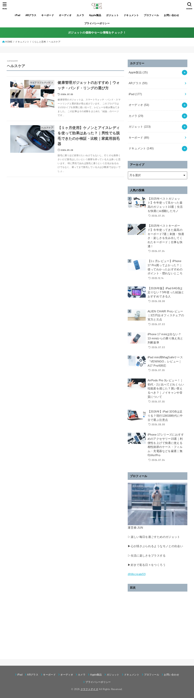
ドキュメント (131, 15)
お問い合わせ (171, 15)
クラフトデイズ (89, 689)
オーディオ (65, 15)
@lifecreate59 (137, 574)
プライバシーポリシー (97, 23)
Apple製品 (95, 15)
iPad (17, 15)
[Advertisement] (157, 622)
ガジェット (112, 15)
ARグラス (31, 15)
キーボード (47, 15)
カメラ (80, 15)
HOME (8, 42)
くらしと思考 (39, 42)
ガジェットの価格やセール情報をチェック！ (97, 32)
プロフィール (151, 15)
